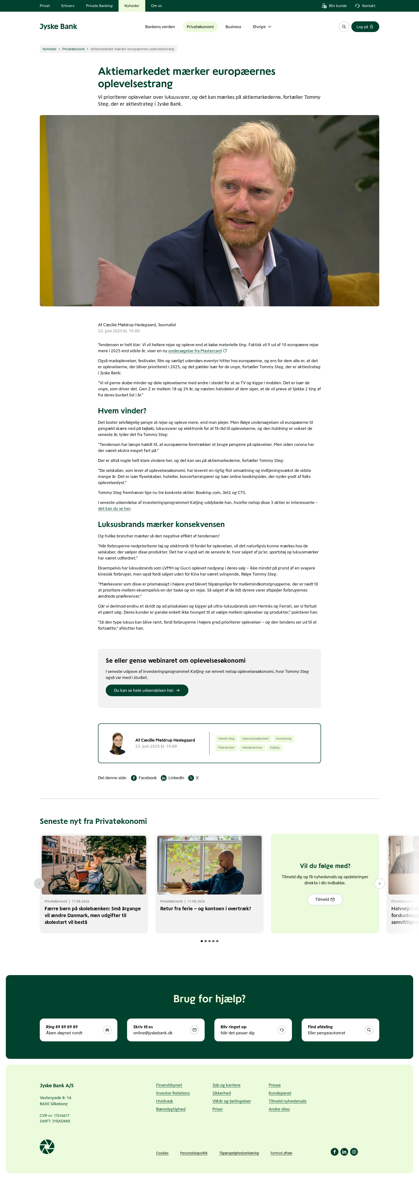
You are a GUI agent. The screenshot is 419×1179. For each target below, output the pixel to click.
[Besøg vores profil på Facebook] (334, 1152)
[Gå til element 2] (206, 941)
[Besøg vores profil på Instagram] (354, 1152)
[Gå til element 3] (209, 941)
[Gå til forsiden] (58, 27)
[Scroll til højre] (379, 883)
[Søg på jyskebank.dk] (344, 26)
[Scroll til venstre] (39, 883)
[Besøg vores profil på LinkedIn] (344, 1152)
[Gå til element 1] (202, 941)
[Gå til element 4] (213, 941)
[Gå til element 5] (217, 941)
